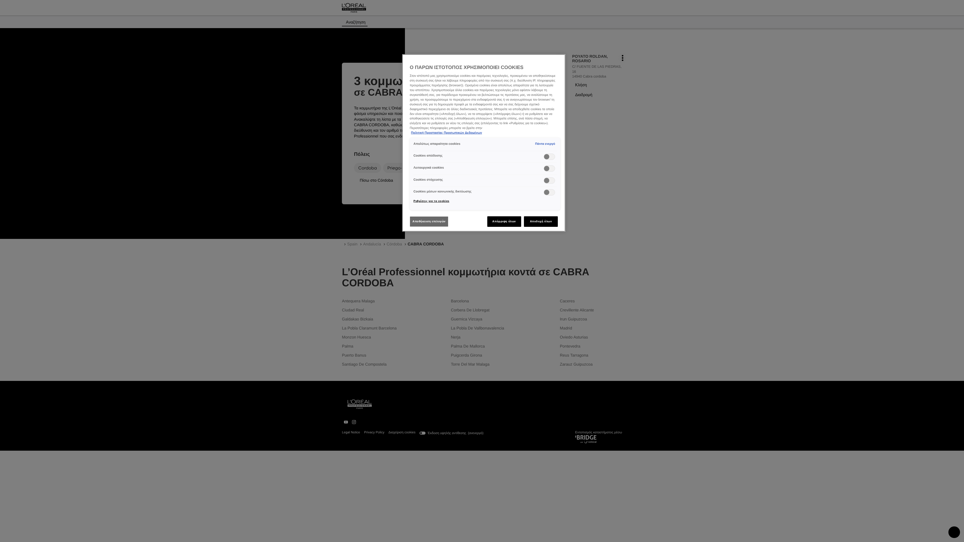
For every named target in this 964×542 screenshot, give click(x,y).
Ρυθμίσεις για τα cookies (431, 200)
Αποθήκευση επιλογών (429, 221)
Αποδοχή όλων (541, 221)
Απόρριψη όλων (504, 221)
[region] (483, 143)
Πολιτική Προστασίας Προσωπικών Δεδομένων (446, 132)
